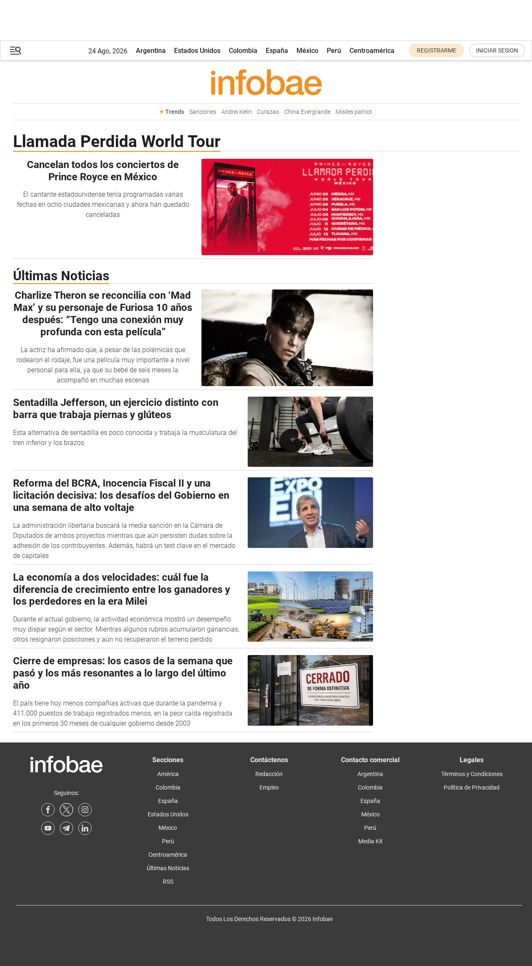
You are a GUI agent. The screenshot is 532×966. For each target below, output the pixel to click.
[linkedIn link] (85, 828)
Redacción (269, 774)
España (277, 51)
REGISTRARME (436, 50)
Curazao (268, 112)
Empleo (269, 787)
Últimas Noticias (168, 868)
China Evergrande (307, 112)
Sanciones (202, 112)
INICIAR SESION (497, 50)
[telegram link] (66, 828)
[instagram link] (85, 809)
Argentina (151, 51)
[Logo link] (266, 82)
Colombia (243, 51)
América (168, 774)
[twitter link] (66, 809)
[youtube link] (48, 828)
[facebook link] (48, 809)
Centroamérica (371, 51)
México (307, 51)
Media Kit (370, 841)
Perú (334, 51)
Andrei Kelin (236, 112)
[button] (15, 51)
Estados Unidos (197, 51)
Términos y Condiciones (472, 774)
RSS (168, 881)
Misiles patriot (354, 112)
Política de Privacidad (472, 787)
